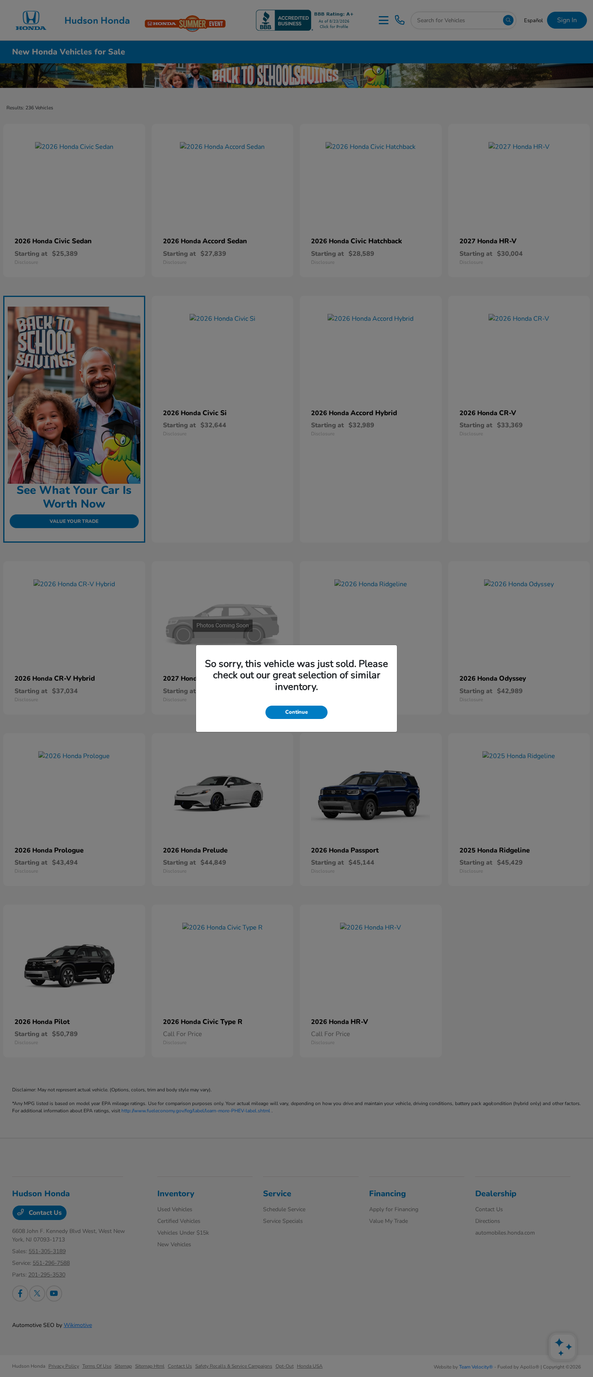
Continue (296, 712)
